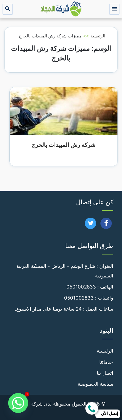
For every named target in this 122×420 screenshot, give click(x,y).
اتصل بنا (105, 373)
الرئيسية (98, 36)
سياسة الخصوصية (95, 384)
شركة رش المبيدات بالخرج (64, 144)
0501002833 (81, 287)
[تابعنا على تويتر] (90, 225)
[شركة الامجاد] (61, 9)
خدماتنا (106, 362)
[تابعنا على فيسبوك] (106, 225)
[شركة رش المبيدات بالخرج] (63, 111)
